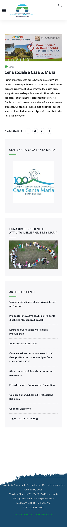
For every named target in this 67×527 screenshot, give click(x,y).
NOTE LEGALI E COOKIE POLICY (33, 514)
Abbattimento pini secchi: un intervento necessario (32, 373)
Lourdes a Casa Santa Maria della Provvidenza (28, 331)
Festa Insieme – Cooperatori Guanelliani (32, 384)
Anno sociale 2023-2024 (23, 343)
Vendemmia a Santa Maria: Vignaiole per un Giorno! (32, 303)
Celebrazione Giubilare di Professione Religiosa (31, 396)
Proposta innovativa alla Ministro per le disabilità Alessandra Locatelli (32, 317)
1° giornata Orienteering (23, 418)
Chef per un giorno (20, 408)
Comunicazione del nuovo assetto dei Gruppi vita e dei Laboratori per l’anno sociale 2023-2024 (31, 357)
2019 (11, 66)
